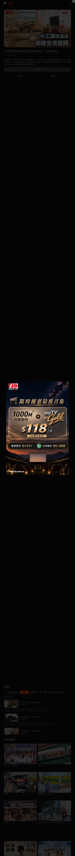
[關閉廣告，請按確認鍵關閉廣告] (74, 1)
